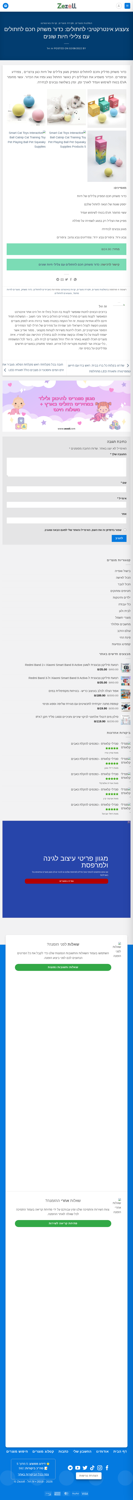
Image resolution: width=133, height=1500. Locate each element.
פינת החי (125, 637)
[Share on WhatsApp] (75, 279)
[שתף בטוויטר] (66, 279)
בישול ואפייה (123, 571)
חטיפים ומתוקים (120, 591)
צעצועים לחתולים (63, 293)
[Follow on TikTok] (92, 1468)
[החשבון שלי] (119, 6)
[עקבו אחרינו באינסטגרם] (99, 1468)
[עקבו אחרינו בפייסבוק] (107, 1468)
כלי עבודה (124, 604)
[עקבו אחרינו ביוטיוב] (77, 1468)
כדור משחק (26, 289)
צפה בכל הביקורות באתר (33, 1474)
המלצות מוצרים (83, 23)
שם (124, 482)
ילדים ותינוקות (122, 597)
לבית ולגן (125, 611)
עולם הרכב (124, 631)
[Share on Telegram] (57, 279)
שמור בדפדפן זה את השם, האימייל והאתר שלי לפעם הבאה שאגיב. (82, 530)
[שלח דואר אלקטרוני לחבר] (62, 279)
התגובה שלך (118, 454)
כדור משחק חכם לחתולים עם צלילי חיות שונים (69, 264)
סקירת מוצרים (66, 23)
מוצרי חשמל (123, 617)
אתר (124, 514)
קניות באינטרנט (49, 23)
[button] (127, 6)
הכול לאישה (123, 577)
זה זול (50, 48)
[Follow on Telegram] (70, 1468)
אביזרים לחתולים (41, 289)
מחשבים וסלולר (121, 624)
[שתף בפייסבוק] (70, 279)
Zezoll (21, 1481)
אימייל (122, 498)
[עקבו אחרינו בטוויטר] (85, 1468)
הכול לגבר (124, 584)
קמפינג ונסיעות (121, 644)
